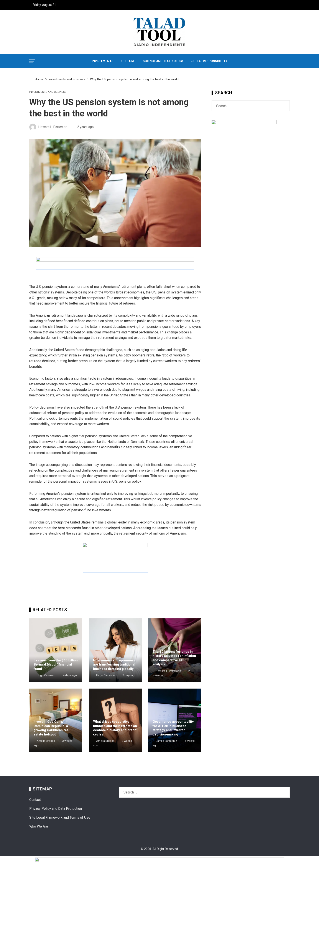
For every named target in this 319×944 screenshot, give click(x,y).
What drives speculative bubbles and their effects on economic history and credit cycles (115, 728)
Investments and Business (47, 92)
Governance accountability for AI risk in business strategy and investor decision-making (173, 728)
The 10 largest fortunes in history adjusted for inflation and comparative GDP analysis (174, 658)
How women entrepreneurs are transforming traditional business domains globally (114, 664)
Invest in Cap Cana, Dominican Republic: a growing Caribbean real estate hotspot (51, 728)
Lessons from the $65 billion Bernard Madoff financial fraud (56, 664)
